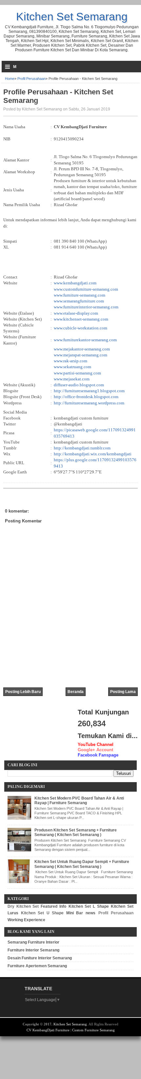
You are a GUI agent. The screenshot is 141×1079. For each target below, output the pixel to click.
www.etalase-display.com (76, 313)
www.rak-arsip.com (70, 360)
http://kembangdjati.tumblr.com (82, 447)
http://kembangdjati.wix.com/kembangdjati (92, 453)
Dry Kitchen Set (23, 906)
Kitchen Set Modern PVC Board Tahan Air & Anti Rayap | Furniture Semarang (79, 800)
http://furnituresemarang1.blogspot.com (89, 390)
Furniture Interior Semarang (33, 950)
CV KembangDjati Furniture (48, 1030)
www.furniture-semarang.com (79, 295)
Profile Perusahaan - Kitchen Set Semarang (58, 96)
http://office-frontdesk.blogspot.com (86, 396)
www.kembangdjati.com (75, 282)
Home (9, 79)
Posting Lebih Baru (23, 691)
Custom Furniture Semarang (93, 1030)
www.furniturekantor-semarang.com (85, 339)
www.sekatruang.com (72, 366)
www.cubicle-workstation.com (80, 327)
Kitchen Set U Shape (42, 913)
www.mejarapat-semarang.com (80, 354)
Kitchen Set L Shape (89, 906)
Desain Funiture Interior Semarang (40, 958)
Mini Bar (74, 913)
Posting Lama (123, 691)
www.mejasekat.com (72, 378)
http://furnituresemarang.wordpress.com (89, 402)
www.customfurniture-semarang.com (86, 289)
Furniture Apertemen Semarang (37, 966)
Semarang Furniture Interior (33, 942)
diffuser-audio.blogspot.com (79, 384)
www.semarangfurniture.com (79, 301)
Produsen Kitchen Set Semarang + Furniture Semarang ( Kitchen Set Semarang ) (75, 832)
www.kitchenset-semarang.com (81, 319)
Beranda (76, 691)
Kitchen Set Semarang (72, 16)
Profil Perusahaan (31, 79)
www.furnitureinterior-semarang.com (86, 306)
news (90, 913)
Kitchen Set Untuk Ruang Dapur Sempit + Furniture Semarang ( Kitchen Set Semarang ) (81, 864)
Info (62, 906)
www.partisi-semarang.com (77, 373)
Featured (49, 906)
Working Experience (26, 920)
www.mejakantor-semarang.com (82, 349)
